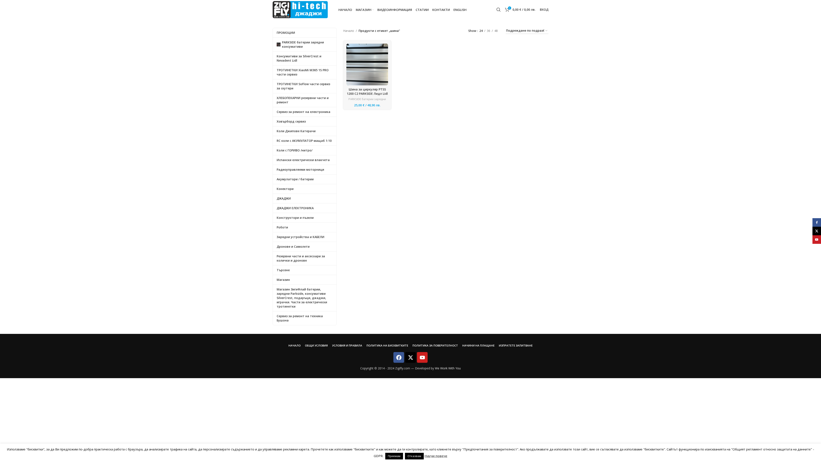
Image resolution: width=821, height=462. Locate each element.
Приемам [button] (394, 456)
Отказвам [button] (414, 456)
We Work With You (448, 368)
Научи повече (436, 456)
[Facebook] (398, 357)
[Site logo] (300, 9)
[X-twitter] (410, 357)
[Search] (498, 9)
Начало (348, 31)
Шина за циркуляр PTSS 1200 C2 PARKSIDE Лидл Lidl (367, 91)
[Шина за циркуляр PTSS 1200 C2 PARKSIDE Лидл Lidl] (367, 64)
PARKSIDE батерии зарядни (367, 99)
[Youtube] (422, 357)
